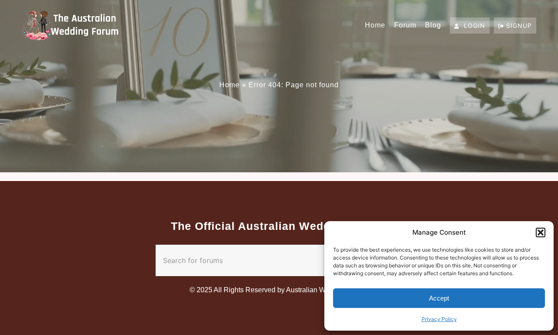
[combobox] (262, 260)
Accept (439, 298)
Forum (405, 25)
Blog (433, 25)
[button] (540, 232)
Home (375, 25)
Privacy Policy (439, 319)
